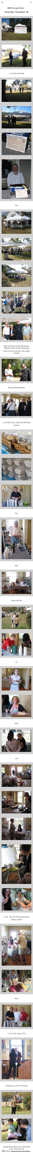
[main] (16, 9)
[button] (2, 2)
